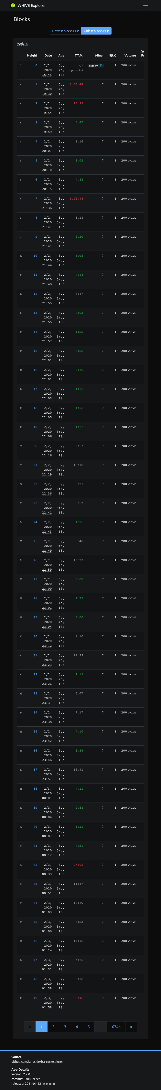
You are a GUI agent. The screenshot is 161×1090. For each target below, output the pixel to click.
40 (35, 826)
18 (35, 408)
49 (35, 998)
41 (35, 845)
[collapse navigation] (145, 5)
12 (35, 294)
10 (35, 255)
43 (35, 884)
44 (35, 903)
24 (35, 522)
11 (35, 274)
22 (35, 484)
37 (35, 769)
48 (35, 979)
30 (35, 636)
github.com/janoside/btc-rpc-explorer (37, 1061)
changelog (49, 1083)
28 (35, 598)
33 (35, 693)
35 (35, 731)
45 (35, 922)
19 (35, 427)
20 (35, 446)
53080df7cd (32, 1079)
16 (35, 370)
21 (35, 465)
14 (35, 332)
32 (35, 674)
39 (35, 807)
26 (35, 560)
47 (35, 960)
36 (35, 750)
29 (35, 617)
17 (35, 389)
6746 (116, 1026)
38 (35, 788)
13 (35, 313)
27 (35, 579)
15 (35, 351)
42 (35, 865)
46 (35, 941)
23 (35, 503)
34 (35, 712)
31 (35, 655)
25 (35, 541)
